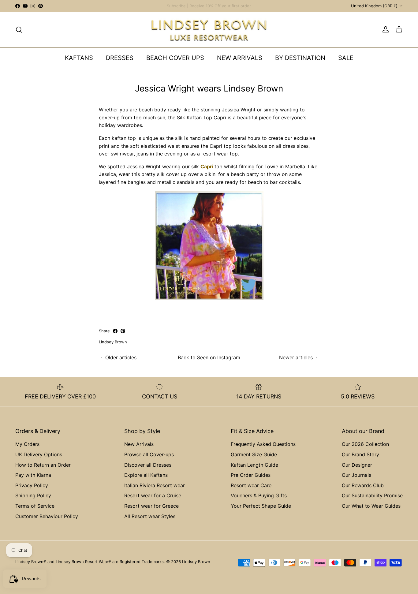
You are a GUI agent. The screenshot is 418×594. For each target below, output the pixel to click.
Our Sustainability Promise (372, 495)
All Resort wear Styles (149, 516)
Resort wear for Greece (151, 506)
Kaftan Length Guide (254, 465)
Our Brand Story (360, 454)
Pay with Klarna (33, 475)
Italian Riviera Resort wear (154, 485)
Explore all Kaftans (146, 475)
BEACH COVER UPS (175, 58)
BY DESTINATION (300, 58)
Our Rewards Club (363, 485)
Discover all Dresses (147, 465)
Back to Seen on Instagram (209, 357)
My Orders (27, 444)
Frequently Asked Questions (263, 444)
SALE (345, 58)
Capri (207, 166)
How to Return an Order (43, 465)
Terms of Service (34, 506)
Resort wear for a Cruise (152, 495)
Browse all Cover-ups (149, 454)
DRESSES (119, 58)
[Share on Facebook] (115, 331)
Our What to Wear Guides (371, 506)
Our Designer (357, 465)
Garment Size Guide (254, 454)
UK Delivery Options (38, 454)
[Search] (19, 29)
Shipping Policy (33, 495)
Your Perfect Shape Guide (261, 506)
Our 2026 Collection (365, 444)
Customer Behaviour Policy (46, 516)
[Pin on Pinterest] (123, 331)
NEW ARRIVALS (239, 58)
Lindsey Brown (196, 561)
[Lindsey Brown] (209, 29)
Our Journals (356, 475)
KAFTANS (79, 58)
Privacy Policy (31, 485)
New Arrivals (139, 444)
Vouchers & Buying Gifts (259, 495)
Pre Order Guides (251, 475)
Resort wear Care (251, 485)
